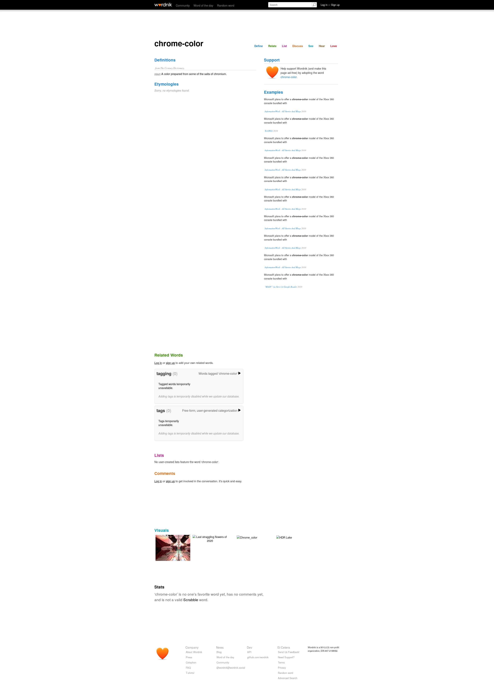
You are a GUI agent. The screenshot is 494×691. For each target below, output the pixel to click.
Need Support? (286, 657)
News (220, 647)
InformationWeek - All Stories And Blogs (283, 111)
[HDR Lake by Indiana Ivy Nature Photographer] (284, 537)
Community (183, 5)
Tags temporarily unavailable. (168, 423)
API (249, 652)
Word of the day (203, 5)
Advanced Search (287, 678)
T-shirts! (190, 673)
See (310, 46)
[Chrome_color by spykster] (247, 537)
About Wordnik (194, 652)
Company (192, 647)
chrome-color (289, 77)
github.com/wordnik (257, 657)
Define (258, 46)
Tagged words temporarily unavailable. (174, 386)
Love (333, 46)
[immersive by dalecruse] (179, 547)
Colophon (191, 662)
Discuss (297, 46)
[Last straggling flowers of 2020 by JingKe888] (210, 538)
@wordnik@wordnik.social (231, 667)
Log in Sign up (330, 5)
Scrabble (190, 599)
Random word (225, 5)
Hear (322, 46)
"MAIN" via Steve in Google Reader (281, 286)
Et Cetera (283, 647)
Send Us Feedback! (288, 652)
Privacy (282, 667)
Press (189, 657)
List (284, 46)
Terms (281, 662)
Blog (219, 652)
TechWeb (269, 130)
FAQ (188, 667)
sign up (170, 363)
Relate (272, 46)
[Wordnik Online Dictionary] (163, 4)
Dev (249, 647)
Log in (158, 363)
